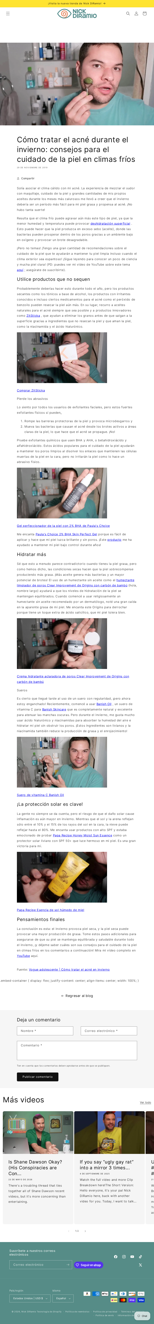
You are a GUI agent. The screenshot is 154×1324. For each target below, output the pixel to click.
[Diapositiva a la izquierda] (69, 1231)
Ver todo (145, 1102)
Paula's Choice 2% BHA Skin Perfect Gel (66, 534)
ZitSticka (33, 315)
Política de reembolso (77, 1311)
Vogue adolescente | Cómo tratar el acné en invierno (69, 969)
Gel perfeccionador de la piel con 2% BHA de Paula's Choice (63, 526)
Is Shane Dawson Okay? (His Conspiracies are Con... (35, 1167)
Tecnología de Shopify (49, 1311)
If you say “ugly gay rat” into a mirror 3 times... (107, 1164)
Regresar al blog (79, 996)
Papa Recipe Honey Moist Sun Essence (82, 835)
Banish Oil (104, 704)
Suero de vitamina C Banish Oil (40, 795)
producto (114, 540)
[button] (8, 13)
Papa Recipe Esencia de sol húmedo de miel (50, 910)
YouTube (23, 956)
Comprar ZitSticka (31, 390)
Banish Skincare (54, 709)
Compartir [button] (27, 178)
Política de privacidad (105, 1311)
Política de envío (105, 1315)
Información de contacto (131, 1315)
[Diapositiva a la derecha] (85, 1231)
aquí (20, 270)
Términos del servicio (133, 1311)
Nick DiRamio (28, 1311)
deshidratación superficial (110, 223)
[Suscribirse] (68, 1264)
